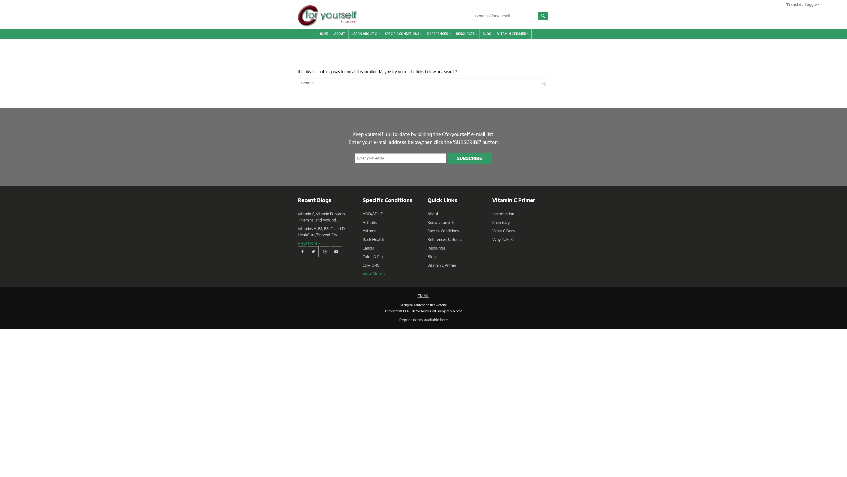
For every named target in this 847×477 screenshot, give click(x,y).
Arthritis (370, 222)
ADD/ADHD (373, 213)
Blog (431, 256)
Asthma (369, 230)
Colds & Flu (373, 256)
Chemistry (501, 222)
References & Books (445, 239)
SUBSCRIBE (469, 158)
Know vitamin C (440, 222)
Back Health (373, 239)
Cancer (368, 247)
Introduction (503, 213)
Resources (436, 247)
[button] (309, 243)
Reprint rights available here (423, 319)
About (432, 213)
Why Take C (502, 239)
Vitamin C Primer (441, 265)
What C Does (503, 230)
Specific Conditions (443, 230)
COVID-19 (371, 265)
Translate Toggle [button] (801, 4)
